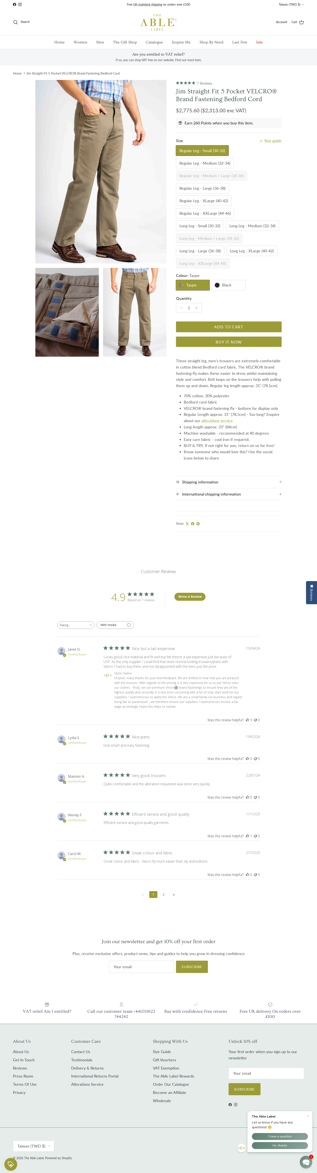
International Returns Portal (94, 1076)
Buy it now (229, 342)
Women (80, 42)
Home (59, 42)
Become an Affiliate (169, 1092)
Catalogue (154, 42)
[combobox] (75, 625)
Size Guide (162, 1051)
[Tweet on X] (187, 523)
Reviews (20, 1068)
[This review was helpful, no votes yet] (247, 758)
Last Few (239, 42)
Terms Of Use (25, 1084)
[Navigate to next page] (174, 894)
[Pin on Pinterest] (198, 523)
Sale (259, 42)
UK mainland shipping (147, 4)
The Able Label (34, 1158)
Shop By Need (211, 42)
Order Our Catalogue (171, 1084)
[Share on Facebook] (192, 523)
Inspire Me (181, 42)
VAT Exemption (166, 1068)
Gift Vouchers (164, 1059)
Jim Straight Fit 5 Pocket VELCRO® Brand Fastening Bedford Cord (73, 73)
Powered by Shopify (58, 1158)
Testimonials (81, 1059)
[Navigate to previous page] (143, 894)
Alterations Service (87, 1084)
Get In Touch (24, 1059)
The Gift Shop (125, 42)
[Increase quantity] (198, 308)
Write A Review (190, 596)
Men (100, 42)
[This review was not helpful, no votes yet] (255, 720)
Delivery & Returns (87, 1068)
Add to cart (228, 326)
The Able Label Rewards (173, 1076)
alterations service (217, 420)
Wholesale (162, 1100)
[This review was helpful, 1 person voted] (247, 836)
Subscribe (192, 967)
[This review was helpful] (247, 720)
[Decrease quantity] (180, 308)
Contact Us (80, 1051)
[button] (306, 1162)
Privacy (19, 1092)
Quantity (184, 298)
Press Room (23, 1076)
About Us (21, 1051)
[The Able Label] (158, 22)
